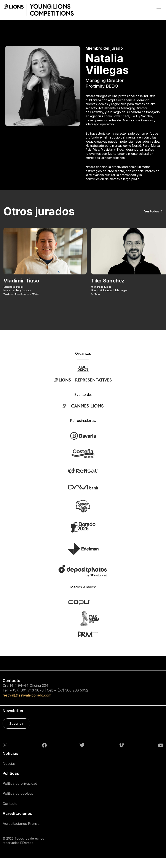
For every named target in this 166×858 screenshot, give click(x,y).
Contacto (10, 803)
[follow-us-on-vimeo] (121, 745)
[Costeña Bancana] (83, 453)
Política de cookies (18, 793)
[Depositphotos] (83, 570)
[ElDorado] (83, 527)
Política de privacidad (20, 783)
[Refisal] (83, 470)
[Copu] (83, 602)
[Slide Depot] (83, 365)
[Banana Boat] (83, 506)
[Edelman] (83, 548)
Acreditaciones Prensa (21, 823)
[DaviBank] (82, 486)
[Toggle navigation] (158, 7)
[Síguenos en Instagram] (5, 745)
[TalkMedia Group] (82, 618)
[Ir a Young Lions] (39, 9)
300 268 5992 (76, 690)
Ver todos (151, 211)
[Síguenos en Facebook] (44, 745)
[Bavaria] (83, 435)
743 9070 (36, 690)
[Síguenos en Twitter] (82, 745)
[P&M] (83, 634)
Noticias (9, 763)
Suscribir (16, 723)
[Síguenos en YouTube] (160, 745)
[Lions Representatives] (83, 380)
